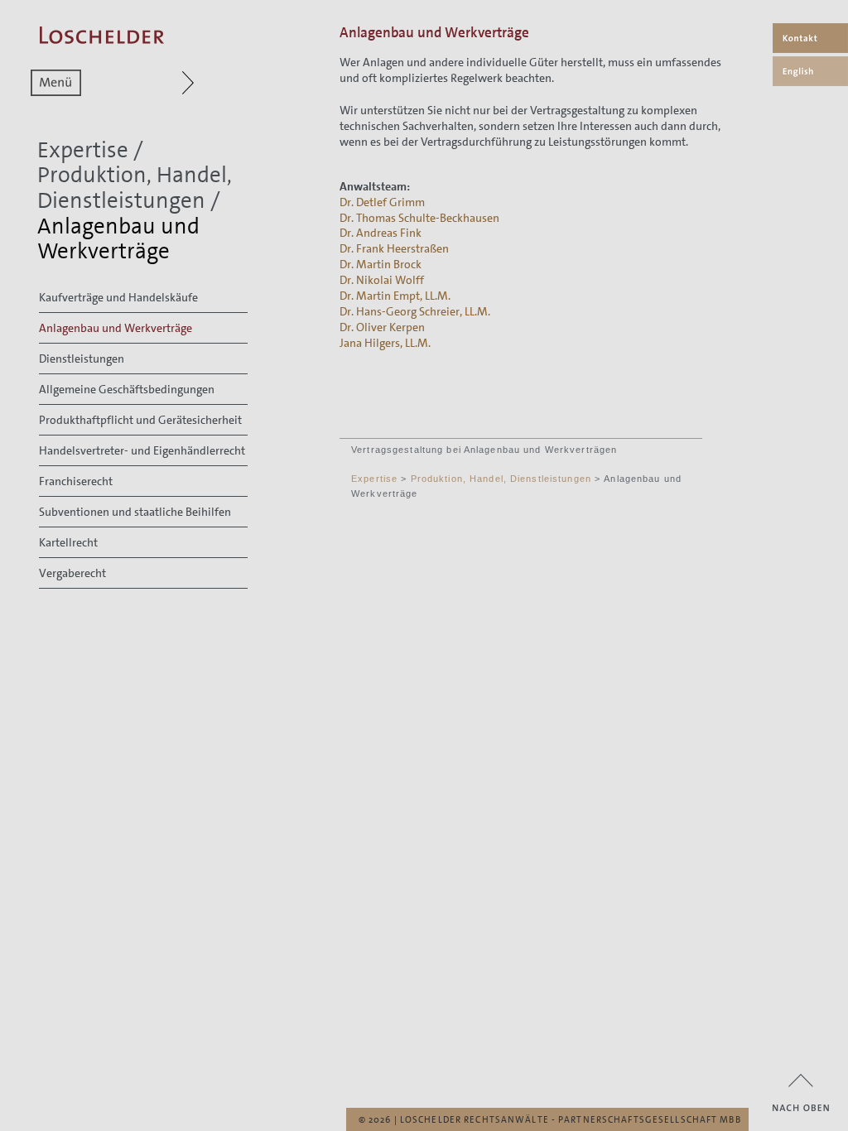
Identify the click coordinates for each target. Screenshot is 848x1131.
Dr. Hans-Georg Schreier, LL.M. (415, 311)
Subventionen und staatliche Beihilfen (135, 511)
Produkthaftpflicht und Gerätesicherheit (140, 419)
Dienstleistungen (81, 358)
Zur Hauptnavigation (156, 83)
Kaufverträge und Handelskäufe (118, 297)
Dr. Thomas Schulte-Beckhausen (419, 217)
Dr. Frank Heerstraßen (394, 248)
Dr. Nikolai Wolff (382, 279)
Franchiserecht (76, 481)
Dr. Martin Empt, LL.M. (395, 295)
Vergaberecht (72, 573)
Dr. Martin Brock (381, 264)
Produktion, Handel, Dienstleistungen (134, 188)
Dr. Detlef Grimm (382, 202)
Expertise (82, 150)
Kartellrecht (68, 542)
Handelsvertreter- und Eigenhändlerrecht (142, 450)
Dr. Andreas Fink (381, 232)
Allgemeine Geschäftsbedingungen (126, 389)
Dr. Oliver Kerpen (382, 327)
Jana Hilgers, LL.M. (385, 342)
